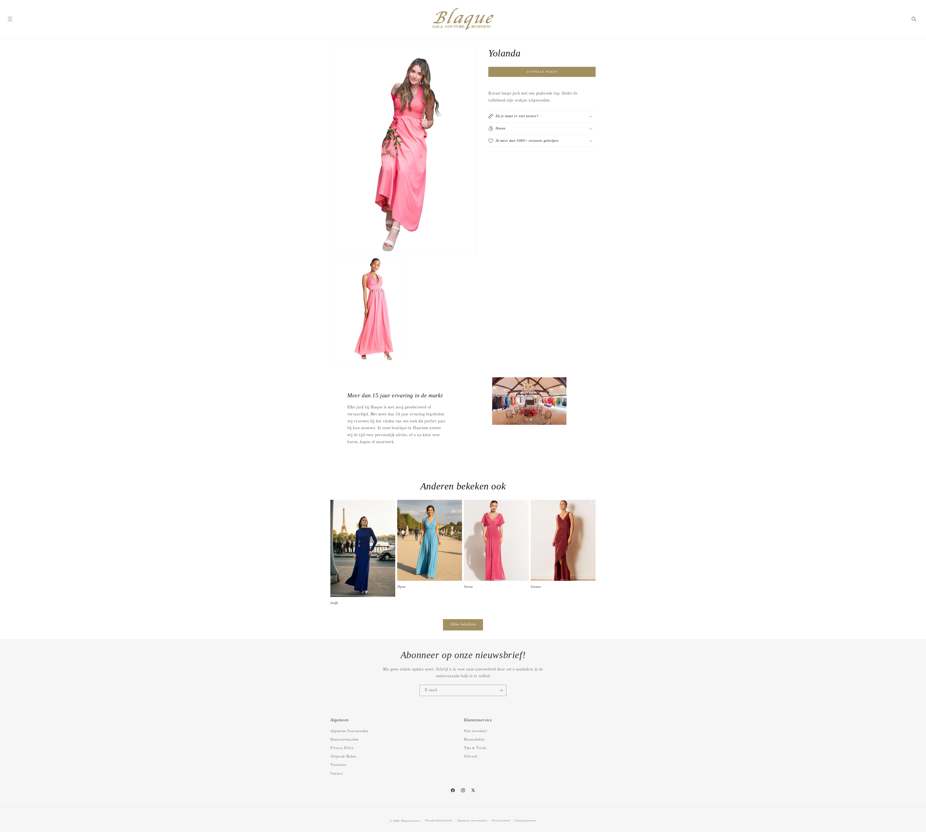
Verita (468, 586)
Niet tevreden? (475, 731)
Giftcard (470, 756)
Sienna (536, 586)
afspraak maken (542, 72)
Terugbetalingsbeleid (438, 820)
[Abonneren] (501, 690)
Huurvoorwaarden (344, 739)
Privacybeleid (501, 820)
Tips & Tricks (475, 748)
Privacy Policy (342, 748)
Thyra (401, 586)
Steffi (334, 603)
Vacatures (338, 765)
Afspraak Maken (343, 756)
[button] (10, 19)
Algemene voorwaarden (472, 820)
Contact (336, 773)
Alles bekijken (463, 624)
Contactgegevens (525, 820)
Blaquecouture (410, 821)
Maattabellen (474, 739)
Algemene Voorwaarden (349, 731)
